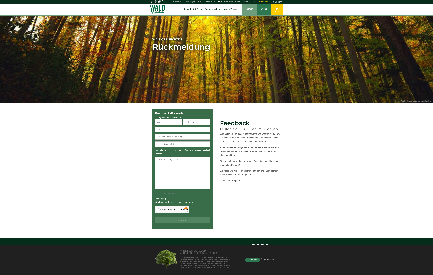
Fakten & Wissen (229, 9)
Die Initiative (178, 2)
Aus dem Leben (212, 9)
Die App (201, 2)
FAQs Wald (210, 2)
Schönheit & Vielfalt (193, 9)
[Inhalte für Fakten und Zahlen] (166, 1)
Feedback (253, 2)
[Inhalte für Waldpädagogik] (163, 1)
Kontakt (245, 2)
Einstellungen (212, 263)
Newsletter (228, 2)
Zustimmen (253, 260)
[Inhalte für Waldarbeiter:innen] (155, 1)
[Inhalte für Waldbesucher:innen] (159, 1)
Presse (237, 2)
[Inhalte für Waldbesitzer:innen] (152, 1)
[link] (158, 9)
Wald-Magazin (191, 2)
